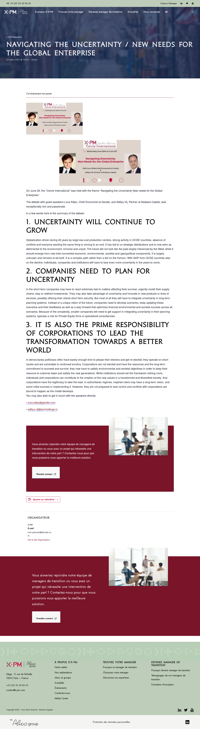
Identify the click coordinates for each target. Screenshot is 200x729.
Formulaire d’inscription (162, 684)
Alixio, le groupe (63, 677)
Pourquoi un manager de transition (120, 667)
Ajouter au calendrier (43, 499)
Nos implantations (63, 672)
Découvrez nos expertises (116, 677)
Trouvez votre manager (70, 12)
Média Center (61, 698)
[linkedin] (181, 3)
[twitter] (187, 3)
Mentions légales (46, 709)
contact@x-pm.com (15, 690)
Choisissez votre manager (115, 672)
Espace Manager (169, 3)
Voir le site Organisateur (39, 539)
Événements (60, 688)
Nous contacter (151, 12)
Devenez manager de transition (105, 12)
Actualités (133, 12)
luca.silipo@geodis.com (40, 402)
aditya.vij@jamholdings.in (43, 409)
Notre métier (61, 667)
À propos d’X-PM (44, 12)
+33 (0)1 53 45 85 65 (17, 685)
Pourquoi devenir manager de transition (171, 670)
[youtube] (193, 3)
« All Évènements (14, 37)
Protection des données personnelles (111, 722)
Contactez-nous (62, 693)
